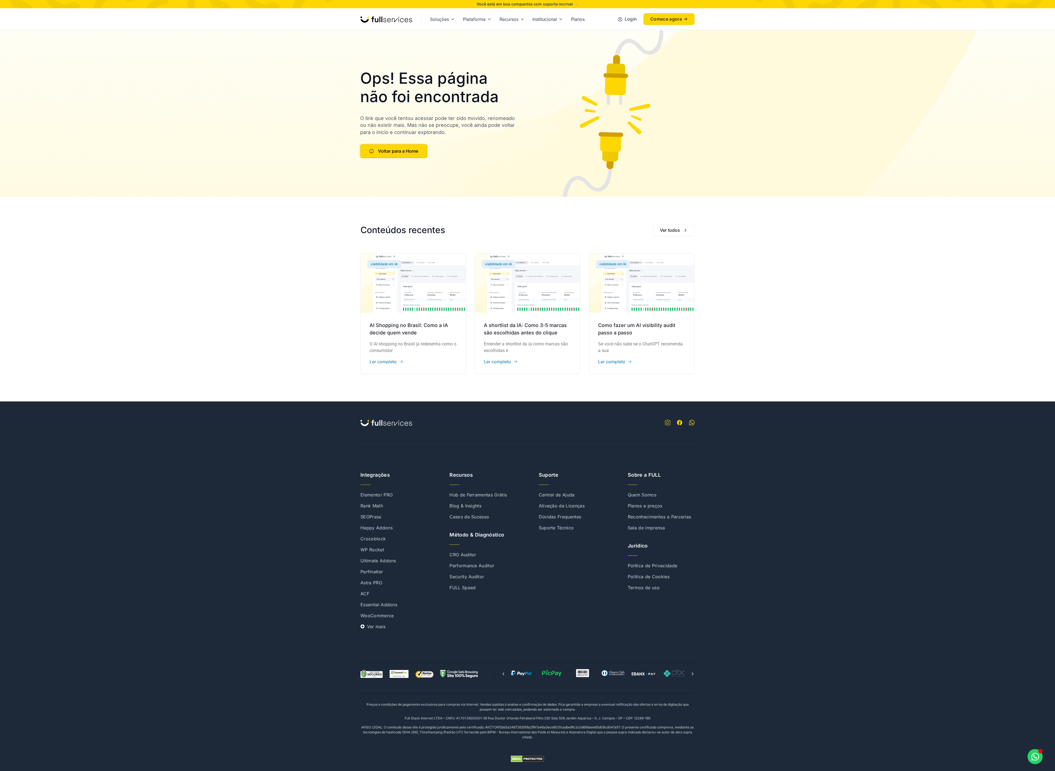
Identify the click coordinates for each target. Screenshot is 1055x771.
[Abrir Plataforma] (489, 19)
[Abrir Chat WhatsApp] (1035, 756)
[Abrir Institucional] (560, 19)
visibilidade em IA (384, 264)
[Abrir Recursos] (522, 19)
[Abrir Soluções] (452, 19)
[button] (503, 674)
